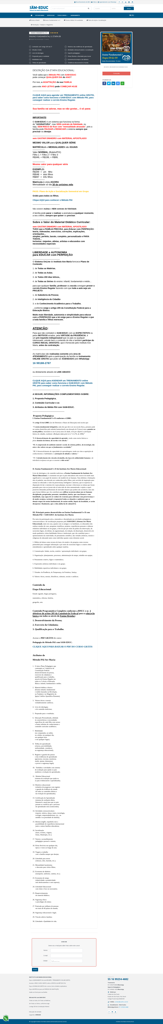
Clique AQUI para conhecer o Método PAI (52, 200)
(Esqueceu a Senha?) (129, 5)
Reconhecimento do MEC (83, 2)
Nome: (45, 950)
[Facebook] (119, 2)
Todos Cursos (61, 15)
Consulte (116, 73)
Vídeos (95, 2)
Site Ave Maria (39, 15)
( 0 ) (132, 15)
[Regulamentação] (129, 2)
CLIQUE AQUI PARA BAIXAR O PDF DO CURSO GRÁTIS (62, 646)
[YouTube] (115, 1011)
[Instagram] (122, 2)
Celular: (45, 961)
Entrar (129, 8)
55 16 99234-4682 (123, 1007)
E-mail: (46, 955)
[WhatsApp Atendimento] (109, 1011)
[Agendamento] (132, 2)
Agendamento (103, 2)
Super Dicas (50, 15)
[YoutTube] (125, 2)
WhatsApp (113, 2)
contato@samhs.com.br (121, 1002)
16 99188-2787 (42, 363)
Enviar (35, 969)
